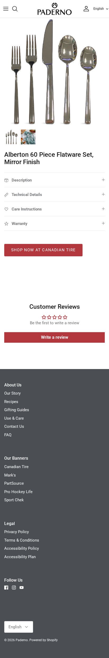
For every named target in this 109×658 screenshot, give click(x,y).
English (98, 9)
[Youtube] (22, 588)
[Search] (17, 8)
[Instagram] (14, 588)
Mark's (10, 475)
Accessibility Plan (20, 556)
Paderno (22, 640)
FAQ (7, 435)
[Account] (85, 8)
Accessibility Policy (21, 548)
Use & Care (14, 418)
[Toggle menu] (6, 8)
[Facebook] (6, 588)
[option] (54, 72)
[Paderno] (54, 9)
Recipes (11, 401)
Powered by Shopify (43, 640)
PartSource (14, 483)
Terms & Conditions (21, 540)
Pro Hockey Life (18, 491)
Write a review (54, 337)
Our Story (12, 393)
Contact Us (14, 426)
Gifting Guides (16, 409)
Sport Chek (14, 500)
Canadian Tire (16, 466)
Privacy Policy (16, 531)
